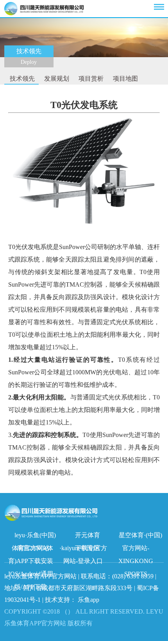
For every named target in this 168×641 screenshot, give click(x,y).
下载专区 (87, 548)
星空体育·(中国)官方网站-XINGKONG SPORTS (140, 537)
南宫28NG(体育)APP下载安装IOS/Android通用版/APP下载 (31, 549)
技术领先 (21, 78)
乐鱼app (88, 599)
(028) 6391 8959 (133, 576)
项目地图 (124, 78)
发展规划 (56, 78)
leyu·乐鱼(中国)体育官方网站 (34, 537)
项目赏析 (90, 78)
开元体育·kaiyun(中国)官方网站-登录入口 (83, 537)
